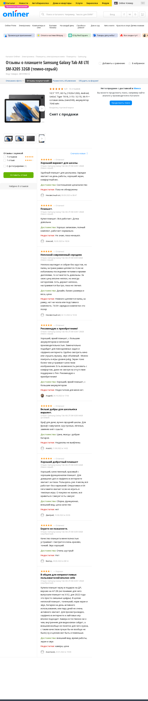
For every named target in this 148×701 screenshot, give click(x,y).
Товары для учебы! (105, 35)
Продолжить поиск (120, 102)
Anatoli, (49, 448)
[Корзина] (142, 14)
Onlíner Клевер (126, 3)
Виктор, (49, 561)
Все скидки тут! (131, 35)
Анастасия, (50, 652)
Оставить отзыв (18, 174)
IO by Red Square (80, 35)
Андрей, (49, 395)
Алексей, (49, 241)
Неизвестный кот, (53, 195)
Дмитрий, (50, 515)
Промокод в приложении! (20, 35)
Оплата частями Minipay (52, 35)
